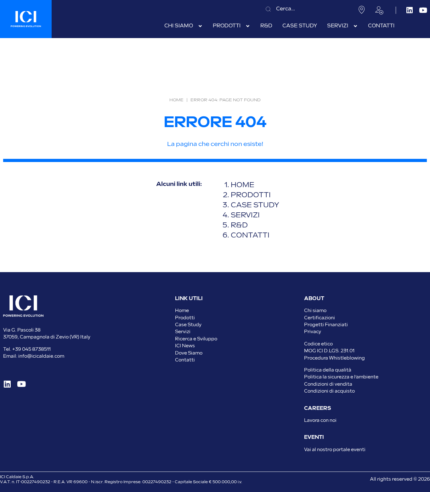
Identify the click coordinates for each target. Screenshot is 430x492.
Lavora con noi (320, 420)
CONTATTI (250, 235)
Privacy (312, 331)
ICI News (185, 346)
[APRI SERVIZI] (355, 26)
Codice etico (318, 344)
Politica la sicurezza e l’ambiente (341, 377)
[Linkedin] (409, 10)
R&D (239, 225)
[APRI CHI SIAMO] (200, 26)
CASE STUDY (256, 205)
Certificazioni (319, 318)
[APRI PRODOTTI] (247, 26)
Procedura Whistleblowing (334, 358)
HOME (242, 185)
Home (176, 100)
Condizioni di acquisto (329, 391)
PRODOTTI (251, 195)
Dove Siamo (188, 353)
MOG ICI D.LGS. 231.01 (329, 351)
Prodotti (185, 318)
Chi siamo (315, 310)
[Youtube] (423, 10)
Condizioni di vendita (328, 384)
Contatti (185, 360)
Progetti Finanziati (326, 324)
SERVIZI (245, 215)
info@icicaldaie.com (41, 356)
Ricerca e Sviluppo (196, 339)
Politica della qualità (327, 370)
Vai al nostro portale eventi (334, 449)
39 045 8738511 (33, 349)
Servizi (182, 331)
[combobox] (305, 9)
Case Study (188, 324)
